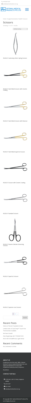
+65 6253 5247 (6, 1)
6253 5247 (7, 384)
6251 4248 (7, 386)
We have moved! (7, 333)
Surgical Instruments (12, 19)
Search (25, 317)
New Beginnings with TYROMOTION (13, 336)
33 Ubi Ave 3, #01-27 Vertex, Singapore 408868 (14, 380)
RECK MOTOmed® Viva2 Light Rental (13, 338)
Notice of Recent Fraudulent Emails (13, 326)
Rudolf (20, 19)
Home (4, 19)
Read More (6, 370)
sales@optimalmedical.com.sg (10, 4)
